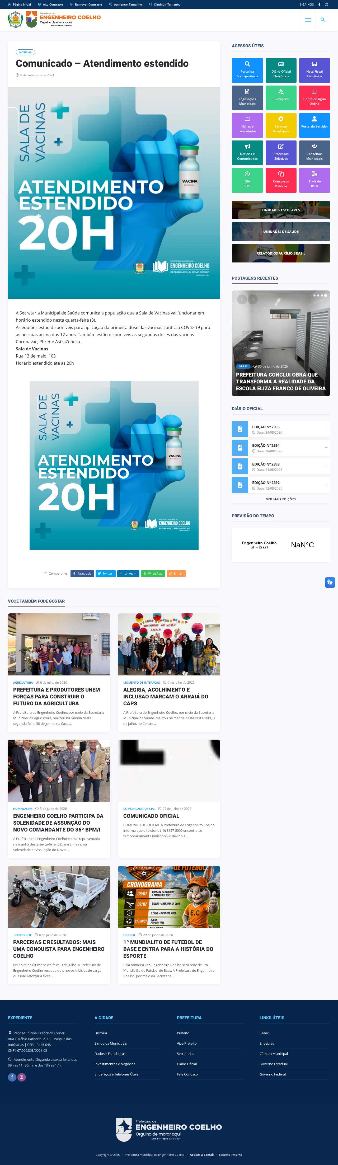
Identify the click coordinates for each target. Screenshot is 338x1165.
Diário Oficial (187, 1063)
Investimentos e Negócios (115, 1063)
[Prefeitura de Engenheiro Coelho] (54, 19)
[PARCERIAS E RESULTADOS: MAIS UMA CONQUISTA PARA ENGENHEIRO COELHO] (59, 897)
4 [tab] (326, 295)
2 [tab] (318, 295)
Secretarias (185, 1053)
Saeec (264, 1033)
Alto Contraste (52, 4)
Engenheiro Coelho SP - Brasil (281, 545)
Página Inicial (21, 4)
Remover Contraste (88, 4)
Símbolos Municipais (111, 1043)
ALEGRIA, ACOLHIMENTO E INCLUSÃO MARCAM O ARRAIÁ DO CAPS (165, 696)
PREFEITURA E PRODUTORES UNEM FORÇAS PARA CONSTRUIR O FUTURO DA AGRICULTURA (56, 696)
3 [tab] (322, 295)
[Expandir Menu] (308, 20)
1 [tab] (314, 295)
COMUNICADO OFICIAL (151, 816)
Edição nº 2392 (265, 482)
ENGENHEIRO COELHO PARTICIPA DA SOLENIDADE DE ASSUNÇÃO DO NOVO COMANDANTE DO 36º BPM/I (58, 823)
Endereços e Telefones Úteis (116, 1074)
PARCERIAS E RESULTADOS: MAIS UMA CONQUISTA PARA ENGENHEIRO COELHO (59, 949)
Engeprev (267, 1043)
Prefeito (183, 1033)
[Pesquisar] (322, 20)
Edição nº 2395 (265, 426)
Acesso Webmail (202, 1155)
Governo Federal (273, 1074)
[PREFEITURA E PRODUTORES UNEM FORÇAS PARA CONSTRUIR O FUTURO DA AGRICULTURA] (59, 644)
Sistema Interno (230, 1155)
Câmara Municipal (274, 1053)
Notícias (25, 52)
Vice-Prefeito (187, 1043)
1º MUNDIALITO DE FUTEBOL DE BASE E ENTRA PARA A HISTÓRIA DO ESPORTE (168, 949)
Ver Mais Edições (281, 499)
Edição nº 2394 (265, 445)
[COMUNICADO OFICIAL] (169, 771)
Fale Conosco (187, 1074)
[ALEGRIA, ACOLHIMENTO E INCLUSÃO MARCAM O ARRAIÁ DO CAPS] (169, 644)
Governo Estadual (274, 1063)
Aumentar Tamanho (127, 4)
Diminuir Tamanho (167, 4)
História (101, 1033)
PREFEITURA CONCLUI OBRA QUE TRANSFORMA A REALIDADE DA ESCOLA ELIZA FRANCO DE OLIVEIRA (281, 381)
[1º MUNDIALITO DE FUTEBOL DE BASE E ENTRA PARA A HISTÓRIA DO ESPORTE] (169, 897)
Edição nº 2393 (265, 464)
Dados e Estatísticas (110, 1053)
